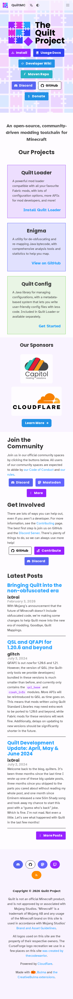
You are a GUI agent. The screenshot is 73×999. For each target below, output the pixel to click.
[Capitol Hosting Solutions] (36, 368)
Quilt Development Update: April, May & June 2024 (33, 748)
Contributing (45, 523)
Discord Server (29, 533)
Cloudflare (45, 964)
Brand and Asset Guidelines (36, 928)
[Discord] (18, 864)
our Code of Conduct (39, 470)
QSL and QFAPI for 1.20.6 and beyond (29, 645)
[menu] (67, 5)
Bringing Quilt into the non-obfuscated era (34, 588)
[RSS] (36, 875)
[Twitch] (55, 864)
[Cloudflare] (36, 401)
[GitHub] (30, 864)
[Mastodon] (42, 864)
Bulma (41, 972)
